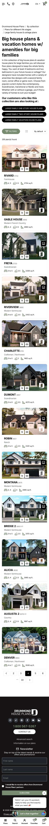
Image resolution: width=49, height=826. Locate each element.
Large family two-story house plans (24, 114)
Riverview (11, 307)
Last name (8, 769)
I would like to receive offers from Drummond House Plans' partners (23, 785)
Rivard (9, 175)
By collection (33, 26)
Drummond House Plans (13, 26)
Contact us (24, 732)
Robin (8, 438)
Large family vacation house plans (23, 120)
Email (5, 778)
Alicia (8, 570)
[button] (43, 160)
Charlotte (12, 350)
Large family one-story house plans (24, 108)
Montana (11, 482)
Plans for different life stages (18, 29)
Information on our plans (25, 743)
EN (37, 4)
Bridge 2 (10, 526)
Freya (8, 263)
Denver (9, 657)
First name (8, 761)
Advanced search (24, 739)
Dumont (10, 394)
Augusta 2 (11, 613)
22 (22, 680)
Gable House (13, 219)
